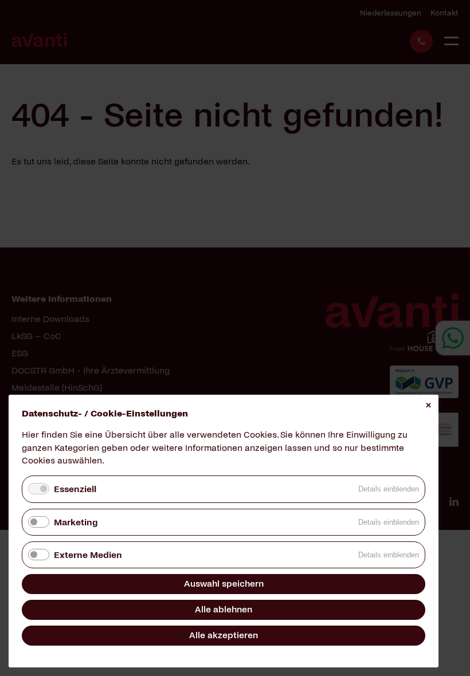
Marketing (75, 522)
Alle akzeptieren (223, 635)
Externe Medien (88, 555)
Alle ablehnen (223, 609)
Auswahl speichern (224, 583)
